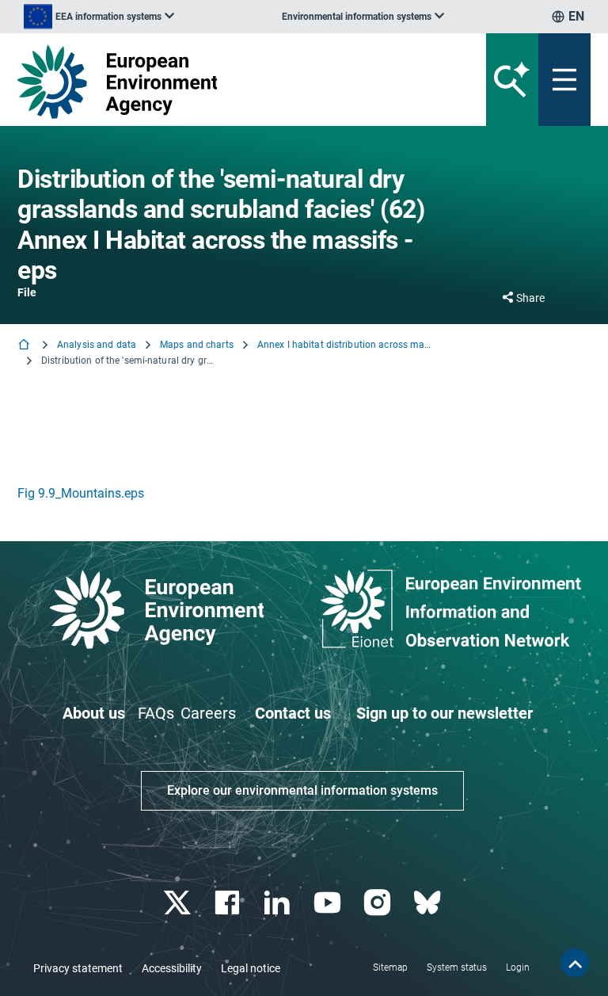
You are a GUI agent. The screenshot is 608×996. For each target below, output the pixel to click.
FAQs (156, 713)
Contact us (293, 713)
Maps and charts (197, 344)
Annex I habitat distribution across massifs (344, 344)
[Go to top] (574, 962)
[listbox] (98, 16)
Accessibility (172, 968)
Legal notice (250, 968)
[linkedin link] (279, 903)
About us (94, 713)
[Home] (25, 346)
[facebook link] (229, 903)
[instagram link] (379, 903)
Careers (208, 713)
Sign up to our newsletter (444, 713)
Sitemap (390, 967)
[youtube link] (329, 903)
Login (518, 967)
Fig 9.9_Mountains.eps (80, 493)
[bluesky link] (428, 903)
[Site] (204, 81)
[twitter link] (178, 903)
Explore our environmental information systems (302, 790)
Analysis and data (96, 344)
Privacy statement (78, 968)
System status (457, 967)
